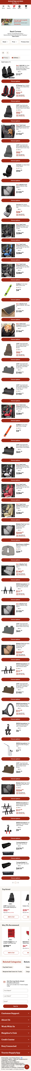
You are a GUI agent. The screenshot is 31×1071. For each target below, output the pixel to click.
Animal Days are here (15, 1)
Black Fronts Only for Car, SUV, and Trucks (22, 226)
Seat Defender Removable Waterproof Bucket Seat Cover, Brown (22, 345)
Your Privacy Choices (14, 1057)
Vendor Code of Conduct (7, 1066)
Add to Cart (11, 917)
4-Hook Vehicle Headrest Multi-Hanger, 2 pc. (22, 804)
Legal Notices (4, 1060)
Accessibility (12, 1060)
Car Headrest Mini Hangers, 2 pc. (23, 745)
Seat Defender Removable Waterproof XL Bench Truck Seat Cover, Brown (22, 685)
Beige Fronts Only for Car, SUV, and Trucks (22, 506)
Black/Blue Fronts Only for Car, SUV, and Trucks (22, 246)
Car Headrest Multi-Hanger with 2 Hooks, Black (23, 725)
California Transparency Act (20, 1059)
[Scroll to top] (26, 1067)
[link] (9, 33)
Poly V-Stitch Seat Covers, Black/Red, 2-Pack (22, 87)
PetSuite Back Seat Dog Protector (23, 325)
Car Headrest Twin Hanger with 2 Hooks (23, 824)
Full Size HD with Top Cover (22, 863)
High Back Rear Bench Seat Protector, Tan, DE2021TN (22, 645)
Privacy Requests (21, 1067)
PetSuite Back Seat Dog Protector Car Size (23, 127)
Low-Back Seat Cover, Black (22, 165)
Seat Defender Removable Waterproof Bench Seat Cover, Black (22, 446)
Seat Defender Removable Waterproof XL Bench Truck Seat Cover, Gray (22, 366)
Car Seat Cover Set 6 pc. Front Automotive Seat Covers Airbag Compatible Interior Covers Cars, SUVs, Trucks (23, 67)
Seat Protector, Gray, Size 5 (21, 186)
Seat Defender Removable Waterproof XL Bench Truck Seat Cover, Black (22, 387)
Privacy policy (4, 1057)
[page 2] (18, 882)
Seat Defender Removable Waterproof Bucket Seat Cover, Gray (22, 146)
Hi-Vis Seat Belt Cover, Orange (21, 425)
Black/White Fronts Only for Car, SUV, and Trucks (22, 466)
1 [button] (15, 882)
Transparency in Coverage (8, 1064)
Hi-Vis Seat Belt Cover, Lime (21, 284)
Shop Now (15, 3)
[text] (15, 36)
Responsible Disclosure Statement (10, 1061)
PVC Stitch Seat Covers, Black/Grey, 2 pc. (22, 206)
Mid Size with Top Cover (21, 843)
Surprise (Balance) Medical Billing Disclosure (12, 1063)
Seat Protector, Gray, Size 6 (21, 605)
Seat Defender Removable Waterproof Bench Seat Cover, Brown (22, 765)
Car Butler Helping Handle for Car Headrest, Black (23, 705)
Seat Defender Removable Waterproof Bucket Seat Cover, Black (23, 107)
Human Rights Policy (21, 1064)
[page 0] (13, 882)
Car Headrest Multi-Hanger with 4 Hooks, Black (23, 665)
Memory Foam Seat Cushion (22, 546)
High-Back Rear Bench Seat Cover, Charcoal (23, 784)
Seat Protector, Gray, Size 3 (21, 565)
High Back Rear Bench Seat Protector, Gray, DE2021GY (22, 526)
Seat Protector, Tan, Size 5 (23, 305)
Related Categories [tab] (12, 962)
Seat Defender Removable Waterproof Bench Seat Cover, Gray (22, 625)
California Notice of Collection (8, 1067)
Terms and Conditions (6, 1059)
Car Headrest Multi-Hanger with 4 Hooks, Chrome (23, 585)
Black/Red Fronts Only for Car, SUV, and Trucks (22, 407)
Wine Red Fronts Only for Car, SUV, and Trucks (22, 486)
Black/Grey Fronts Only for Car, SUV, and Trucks (22, 266)
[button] (19, 3)
